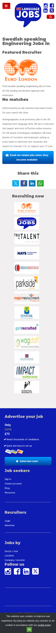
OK (29, 629)
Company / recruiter (15, 559)
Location (9, 555)
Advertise (9, 525)
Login (7, 520)
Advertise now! (29, 461)
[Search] (50, 17)
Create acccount (13, 483)
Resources (10, 492)
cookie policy (44, 624)
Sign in (8, 479)
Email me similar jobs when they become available (29, 157)
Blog (7, 488)
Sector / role (11, 551)
